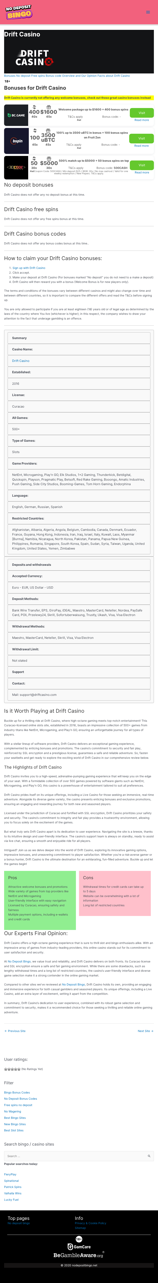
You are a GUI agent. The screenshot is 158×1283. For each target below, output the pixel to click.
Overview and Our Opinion (79, 75)
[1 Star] (5, 1069)
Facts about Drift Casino (114, 75)
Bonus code (53, 75)
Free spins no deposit (18, 1105)
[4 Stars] (15, 1069)
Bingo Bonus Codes (17, 1092)
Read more (142, 120)
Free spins (38, 75)
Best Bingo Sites (15, 1117)
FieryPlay (10, 1174)
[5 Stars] (19, 1069)
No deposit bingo (19, 1223)
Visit (142, 113)
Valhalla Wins (12, 1193)
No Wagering (12, 1111)
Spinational (11, 1180)
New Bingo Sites (15, 1124)
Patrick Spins (12, 1187)
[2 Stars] (9, 1069)
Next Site (145, 1031)
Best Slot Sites (13, 1130)
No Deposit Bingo (19, 961)
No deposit (23, 75)
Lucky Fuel (11, 1199)
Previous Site (15, 1031)
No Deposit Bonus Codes (20, 1098)
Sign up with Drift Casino (29, 268)
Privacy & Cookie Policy (90, 1223)
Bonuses (9, 75)
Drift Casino (20, 361)
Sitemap (80, 1228)
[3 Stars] (12, 1069)
